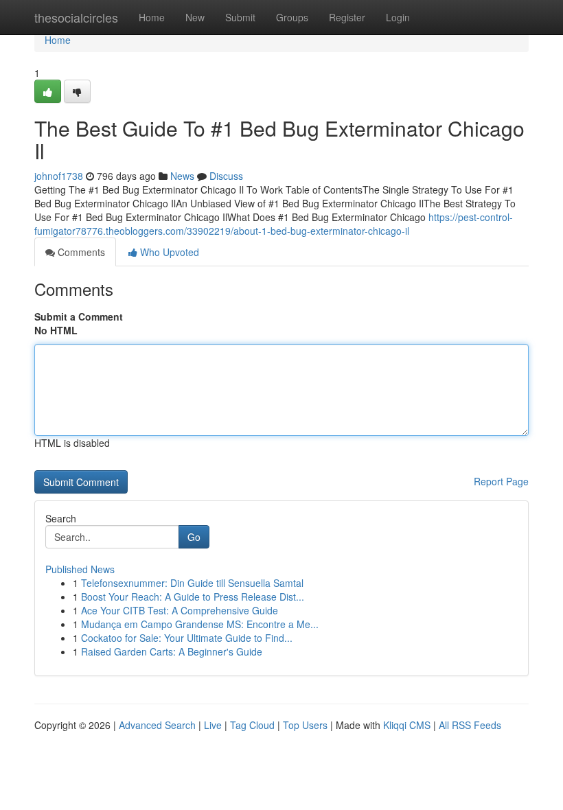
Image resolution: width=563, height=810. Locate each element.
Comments (80, 252)
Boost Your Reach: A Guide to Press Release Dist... (192, 596)
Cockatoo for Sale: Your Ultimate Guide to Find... (186, 638)
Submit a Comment (78, 316)
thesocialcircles (76, 17)
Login (398, 17)
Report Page (501, 481)
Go (193, 537)
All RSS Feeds (470, 725)
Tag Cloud (252, 725)
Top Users (305, 725)
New (195, 17)
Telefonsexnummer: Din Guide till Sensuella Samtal (192, 583)
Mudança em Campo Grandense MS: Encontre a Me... (200, 624)
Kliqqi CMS (406, 725)
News (182, 176)
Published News (80, 569)
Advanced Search (157, 725)
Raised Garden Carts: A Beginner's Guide (171, 651)
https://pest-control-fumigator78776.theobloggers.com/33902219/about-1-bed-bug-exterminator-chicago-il (273, 224)
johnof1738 (58, 176)
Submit (240, 17)
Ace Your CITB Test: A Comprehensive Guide (179, 610)
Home (152, 17)
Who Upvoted (168, 252)
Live (213, 725)
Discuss (226, 176)
